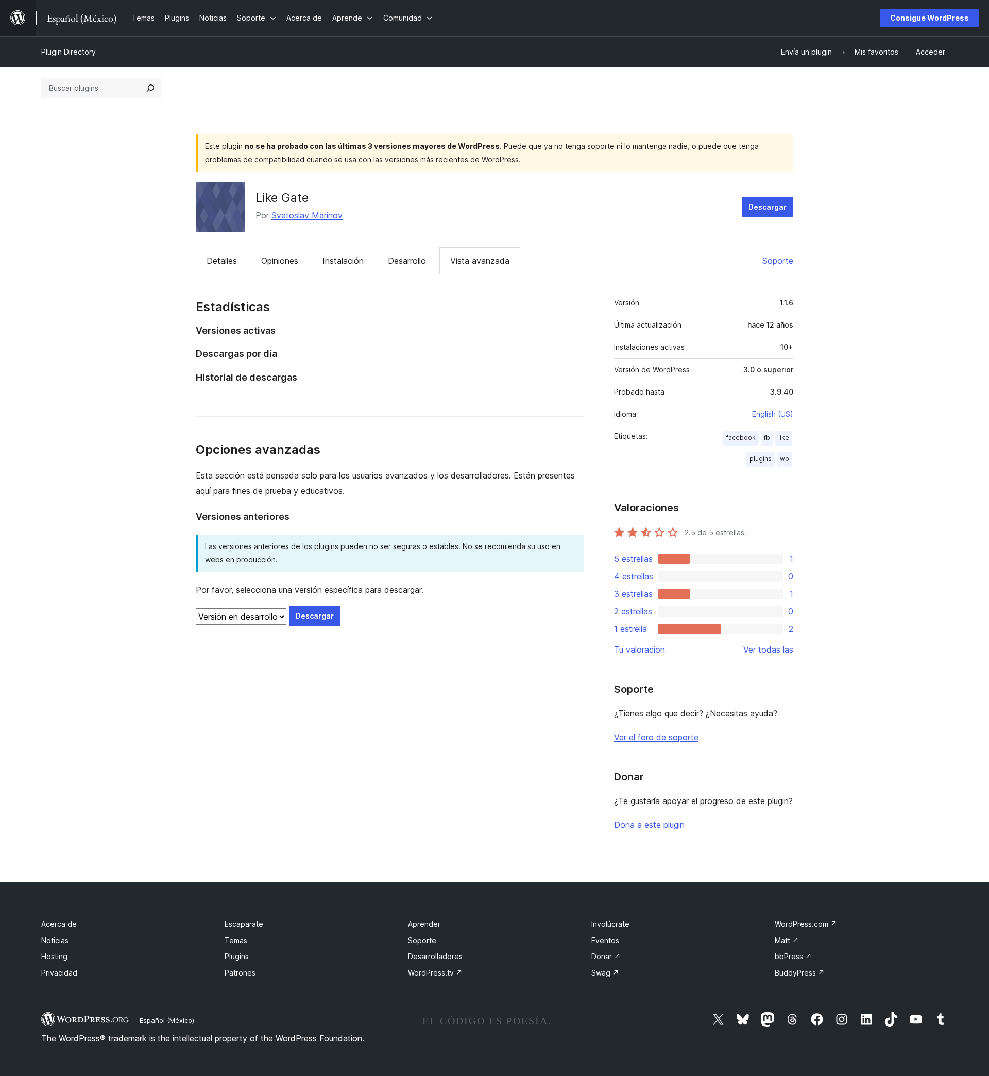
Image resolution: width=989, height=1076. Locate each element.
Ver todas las (768, 649)
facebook (741, 437)
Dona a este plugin (649, 824)
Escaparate (244, 923)
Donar (606, 956)
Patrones (240, 972)
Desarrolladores (435, 956)
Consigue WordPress (929, 17)
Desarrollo (407, 260)
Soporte (777, 260)
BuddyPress (800, 972)
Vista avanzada (479, 260)
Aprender (424, 923)
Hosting (54, 956)
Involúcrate (610, 923)
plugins (760, 459)
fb (767, 437)
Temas (236, 940)
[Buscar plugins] (150, 88)
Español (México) (167, 1020)
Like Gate (282, 197)
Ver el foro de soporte (656, 737)
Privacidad (59, 972)
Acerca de (59, 923)
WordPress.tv (435, 972)
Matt (787, 940)
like (783, 437)
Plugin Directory (68, 51)
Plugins (237, 956)
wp (784, 459)
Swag (605, 972)
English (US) (772, 413)
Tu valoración (639, 649)
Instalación (343, 260)
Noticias (55, 940)
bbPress (793, 956)
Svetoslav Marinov (307, 215)
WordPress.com (806, 923)
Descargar (767, 206)
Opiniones (279, 260)
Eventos (605, 940)
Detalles (222, 260)
